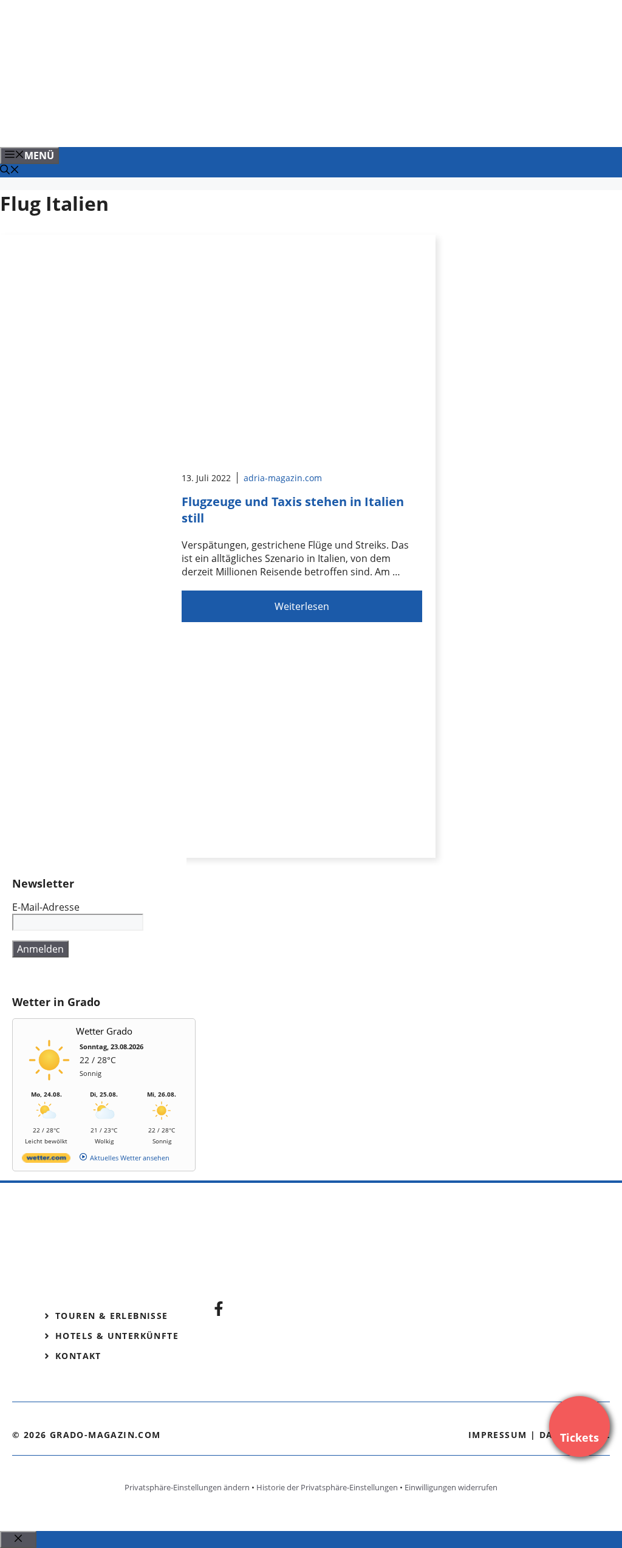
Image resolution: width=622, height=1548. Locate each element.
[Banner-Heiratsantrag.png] (245, 124)
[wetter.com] (46, 1160)
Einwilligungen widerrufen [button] (451, 1487)
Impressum (497, 1434)
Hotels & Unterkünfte (117, 1335)
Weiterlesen (302, 606)
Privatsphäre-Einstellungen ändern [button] (187, 1487)
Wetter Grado (104, 1031)
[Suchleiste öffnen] (9, 170)
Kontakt (78, 1355)
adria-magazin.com (283, 478)
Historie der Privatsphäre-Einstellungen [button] (327, 1487)
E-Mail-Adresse (46, 907)
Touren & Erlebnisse (111, 1315)
